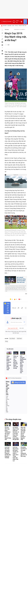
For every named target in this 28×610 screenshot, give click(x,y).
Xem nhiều (9, 25)
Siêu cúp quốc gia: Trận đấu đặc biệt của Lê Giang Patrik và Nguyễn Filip (23, 433)
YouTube (9, 21)
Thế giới (20, 25)
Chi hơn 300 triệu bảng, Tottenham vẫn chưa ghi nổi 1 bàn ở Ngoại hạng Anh (8, 433)
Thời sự (16, 25)
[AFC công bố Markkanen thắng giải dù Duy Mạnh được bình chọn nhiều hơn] (22, 353)
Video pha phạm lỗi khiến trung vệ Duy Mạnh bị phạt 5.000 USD (9, 362)
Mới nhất (5, 25)
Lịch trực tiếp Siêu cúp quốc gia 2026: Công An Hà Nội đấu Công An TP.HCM (8, 452)
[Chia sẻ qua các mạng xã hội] (25, 308)
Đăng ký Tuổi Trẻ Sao (25, 22)
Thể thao (7, 29)
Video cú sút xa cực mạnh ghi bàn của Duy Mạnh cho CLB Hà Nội (15, 362)
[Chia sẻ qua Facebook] (18, 308)
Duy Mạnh (12, 338)
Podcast (4, 21)
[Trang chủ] (1, 25)
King (6, 341)
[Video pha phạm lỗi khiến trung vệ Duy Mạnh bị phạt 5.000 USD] (9, 353)
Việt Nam (19, 338)
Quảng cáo (17, 21)
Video (13, 25)
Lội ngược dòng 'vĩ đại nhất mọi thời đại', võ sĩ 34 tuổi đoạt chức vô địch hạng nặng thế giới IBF (16, 433)
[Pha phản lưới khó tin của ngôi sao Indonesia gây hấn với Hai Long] (24, 444)
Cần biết (14, 21)
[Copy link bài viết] (22, 308)
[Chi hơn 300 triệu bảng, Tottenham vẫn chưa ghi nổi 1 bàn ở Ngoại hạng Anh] (8, 424)
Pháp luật (24, 25)
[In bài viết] (2, 54)
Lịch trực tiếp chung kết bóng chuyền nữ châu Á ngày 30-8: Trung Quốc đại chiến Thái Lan (15, 454)
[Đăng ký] (18, 382)
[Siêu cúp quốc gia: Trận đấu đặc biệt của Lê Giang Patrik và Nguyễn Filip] (24, 424)
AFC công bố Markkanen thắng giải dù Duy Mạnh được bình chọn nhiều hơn (22, 364)
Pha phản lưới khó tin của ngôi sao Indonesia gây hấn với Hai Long (24, 452)
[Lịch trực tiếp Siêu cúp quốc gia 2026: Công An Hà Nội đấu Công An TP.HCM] (8, 444)
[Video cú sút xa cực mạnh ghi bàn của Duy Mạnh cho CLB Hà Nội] (15, 353)
